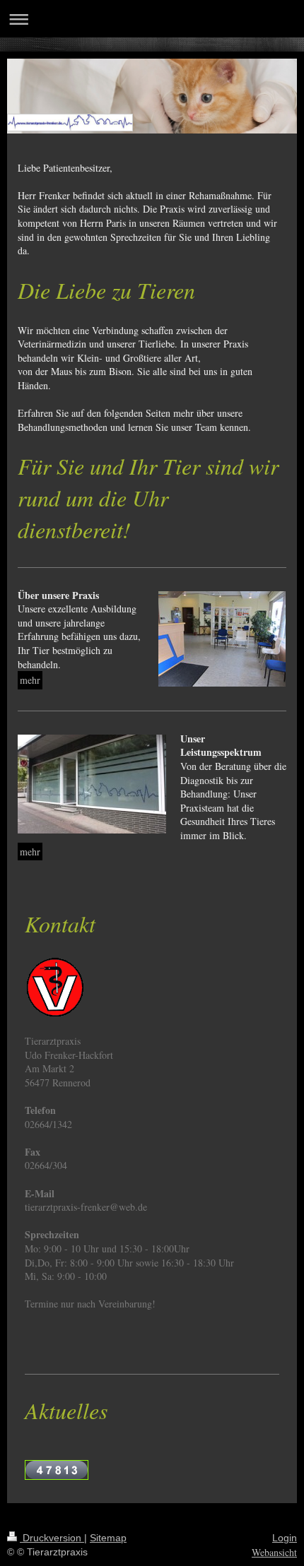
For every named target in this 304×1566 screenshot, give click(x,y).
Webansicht (274, 1552)
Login (284, 1537)
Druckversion (52, 1537)
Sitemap (108, 1537)
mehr (30, 680)
